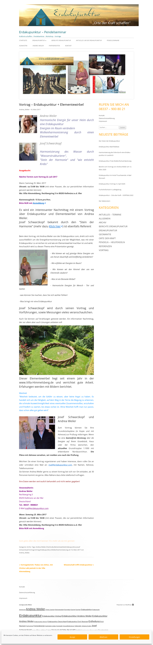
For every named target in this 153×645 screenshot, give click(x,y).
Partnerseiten (54, 46)
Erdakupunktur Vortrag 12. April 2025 (112, 184)
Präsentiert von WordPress (124, 604)
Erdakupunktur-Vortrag (51, 616)
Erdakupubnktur (86, 609)
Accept (72, 637)
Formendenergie (39, 626)
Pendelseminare (113, 40)
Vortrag (31, 550)
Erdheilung (94, 621)
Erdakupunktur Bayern (40, 621)
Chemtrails (50, 547)
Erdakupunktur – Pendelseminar (42, 32)
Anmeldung (38, 203)
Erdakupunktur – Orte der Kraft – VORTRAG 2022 (116, 195)
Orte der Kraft (107, 238)
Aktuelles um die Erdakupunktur (89, 40)
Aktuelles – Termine (110, 214)
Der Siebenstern (104, 201)
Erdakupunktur (38, 40)
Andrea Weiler (38, 46)
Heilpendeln (78, 626)
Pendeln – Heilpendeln (112, 242)
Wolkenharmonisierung (59, 550)
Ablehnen (103, 637)
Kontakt (68, 46)
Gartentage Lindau (50, 626)
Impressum (103, 121)
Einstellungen (134, 637)
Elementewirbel (59, 547)
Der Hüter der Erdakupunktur (109, 141)
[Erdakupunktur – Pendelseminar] (79, 25)
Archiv (29, 547)
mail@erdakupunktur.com (60, 465)
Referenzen (105, 246)
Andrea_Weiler (24, 109)
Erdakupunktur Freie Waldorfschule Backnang (115, 161)
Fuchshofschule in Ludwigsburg (110, 189)
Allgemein (104, 218)
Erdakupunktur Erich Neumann (77, 621)
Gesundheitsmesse (68, 626)
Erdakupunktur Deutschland (57, 621)
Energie (73, 609)
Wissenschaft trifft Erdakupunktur (79, 565)
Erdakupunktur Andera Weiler (77, 616)
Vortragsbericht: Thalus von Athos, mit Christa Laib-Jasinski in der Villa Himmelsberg (36, 568)
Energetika (67, 609)
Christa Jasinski (50, 609)
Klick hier (55, 226)
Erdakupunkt (96, 609)
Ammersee (22, 609)
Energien (78, 609)
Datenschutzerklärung (107, 118)
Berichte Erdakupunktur (61, 40)
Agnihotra (23, 46)
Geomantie (105, 234)
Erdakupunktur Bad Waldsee (109, 147)
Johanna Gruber (86, 626)
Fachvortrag (29, 626)
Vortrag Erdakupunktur (42, 550)
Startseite (23, 40)
